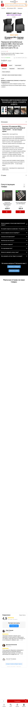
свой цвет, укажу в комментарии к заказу (11, 75)
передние (20, 8)
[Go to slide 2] (12, 38)
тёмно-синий (21, 68)
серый (10, 65)
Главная (3, 8)
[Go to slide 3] (13, 38)
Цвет (2, 63)
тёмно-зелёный (6, 71)
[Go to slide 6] (16, 38)
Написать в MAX (14, 270)
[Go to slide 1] (11, 38)
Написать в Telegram (14, 266)
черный (4, 65)
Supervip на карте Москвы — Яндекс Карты (14, 666)
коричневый (18, 65)
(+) (13, 85)
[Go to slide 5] (15, 38)
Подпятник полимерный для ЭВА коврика (7, 204)
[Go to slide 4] (14, 38)
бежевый (4, 68)
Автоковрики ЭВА (11, 8)
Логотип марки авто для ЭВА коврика (21, 203)
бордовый (12, 68)
